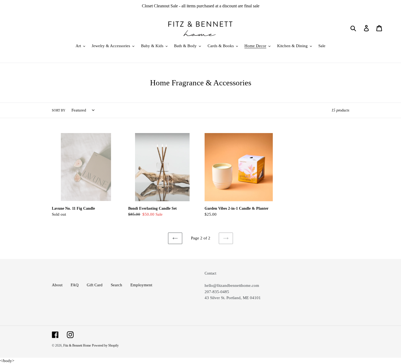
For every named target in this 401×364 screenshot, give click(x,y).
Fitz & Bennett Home (77, 345)
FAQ (75, 285)
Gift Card (95, 285)
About (57, 285)
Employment (141, 285)
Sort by (58, 110)
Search (116, 285)
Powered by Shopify (105, 345)
